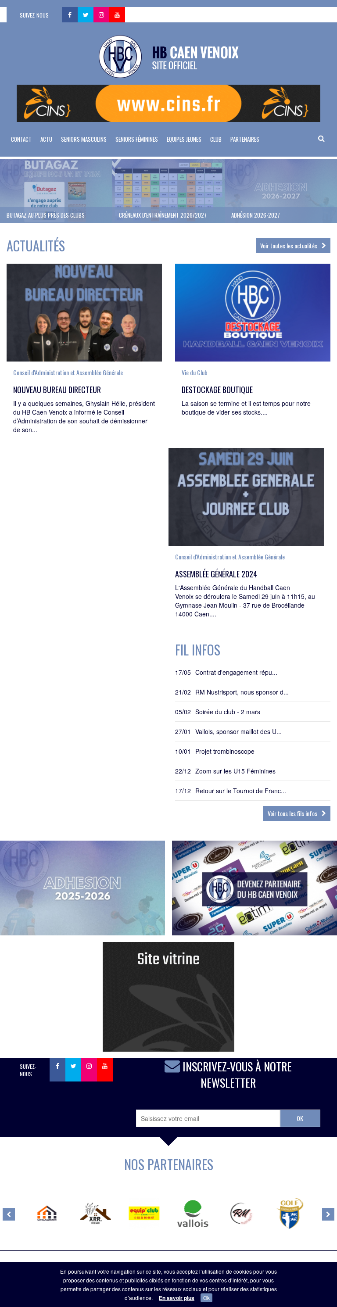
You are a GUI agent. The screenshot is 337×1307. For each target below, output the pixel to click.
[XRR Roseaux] (95, 1213)
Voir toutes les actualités (288, 245)
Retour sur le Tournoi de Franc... (240, 790)
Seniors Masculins (84, 139)
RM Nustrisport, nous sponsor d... (242, 692)
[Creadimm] (47, 1213)
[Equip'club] (144, 1213)
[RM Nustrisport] (241, 1213)
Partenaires (244, 139)
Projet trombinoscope (225, 751)
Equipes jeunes (184, 139)
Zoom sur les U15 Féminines (235, 770)
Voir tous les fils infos (292, 813)
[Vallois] (192, 1213)
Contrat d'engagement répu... (236, 672)
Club (216, 139)
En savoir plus (176, 1298)
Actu (46, 139)
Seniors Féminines (136, 139)
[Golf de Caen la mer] (289, 1213)
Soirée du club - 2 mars (227, 711)
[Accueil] (169, 55)
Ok (206, 1297)
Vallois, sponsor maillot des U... (238, 731)
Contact (21, 139)
